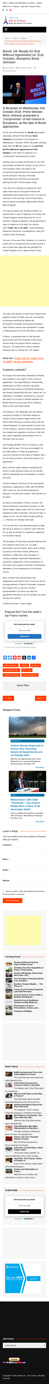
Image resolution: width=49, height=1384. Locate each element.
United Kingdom (31, 675)
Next (39, 698)
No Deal (28, 670)
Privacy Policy (34, 6)
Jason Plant (9, 68)
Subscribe (24, 636)
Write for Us (7, 6)
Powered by (18, 643)
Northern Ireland (12, 675)
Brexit (25, 665)
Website (6, 881)
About (5, 3)
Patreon (16, 6)
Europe (36, 665)
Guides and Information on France (21, 3)
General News (10, 71)
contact (39, 3)
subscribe (24, 6)
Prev (10, 698)
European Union (12, 670)
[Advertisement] (24, 281)
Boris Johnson (11, 665)
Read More (40, 767)
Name (6, 859)
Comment (7, 845)
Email (6, 870)
